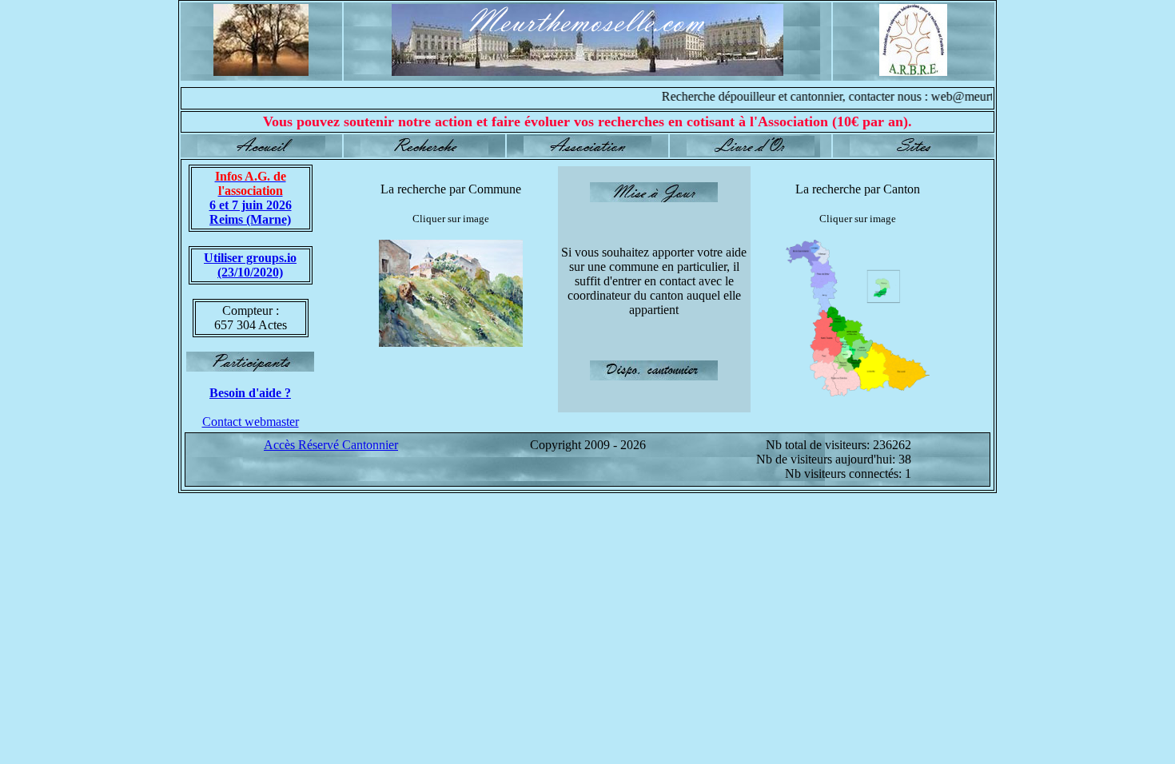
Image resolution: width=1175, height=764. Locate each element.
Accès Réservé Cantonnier (331, 445)
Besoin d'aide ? (250, 393)
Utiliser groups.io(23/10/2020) (250, 265)
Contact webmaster (250, 421)
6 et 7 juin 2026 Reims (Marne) (250, 197)
